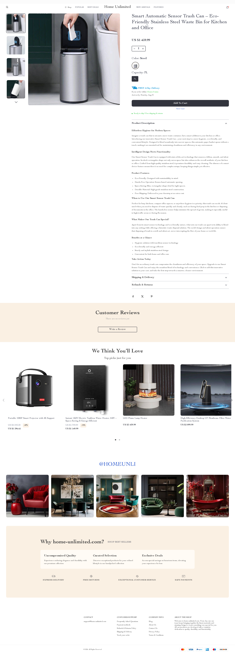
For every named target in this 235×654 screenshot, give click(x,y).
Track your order (123, 635)
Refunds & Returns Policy (126, 628)
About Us (152, 625)
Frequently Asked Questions (127, 621)
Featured (159, 7)
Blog (151, 621)
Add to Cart (180, 103)
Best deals (93, 7)
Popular (79, 7)
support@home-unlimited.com (95, 621)
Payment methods (123, 625)
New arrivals (143, 7)
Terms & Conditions (156, 635)
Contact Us (153, 628)
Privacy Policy (154, 632)
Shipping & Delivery (124, 632)
